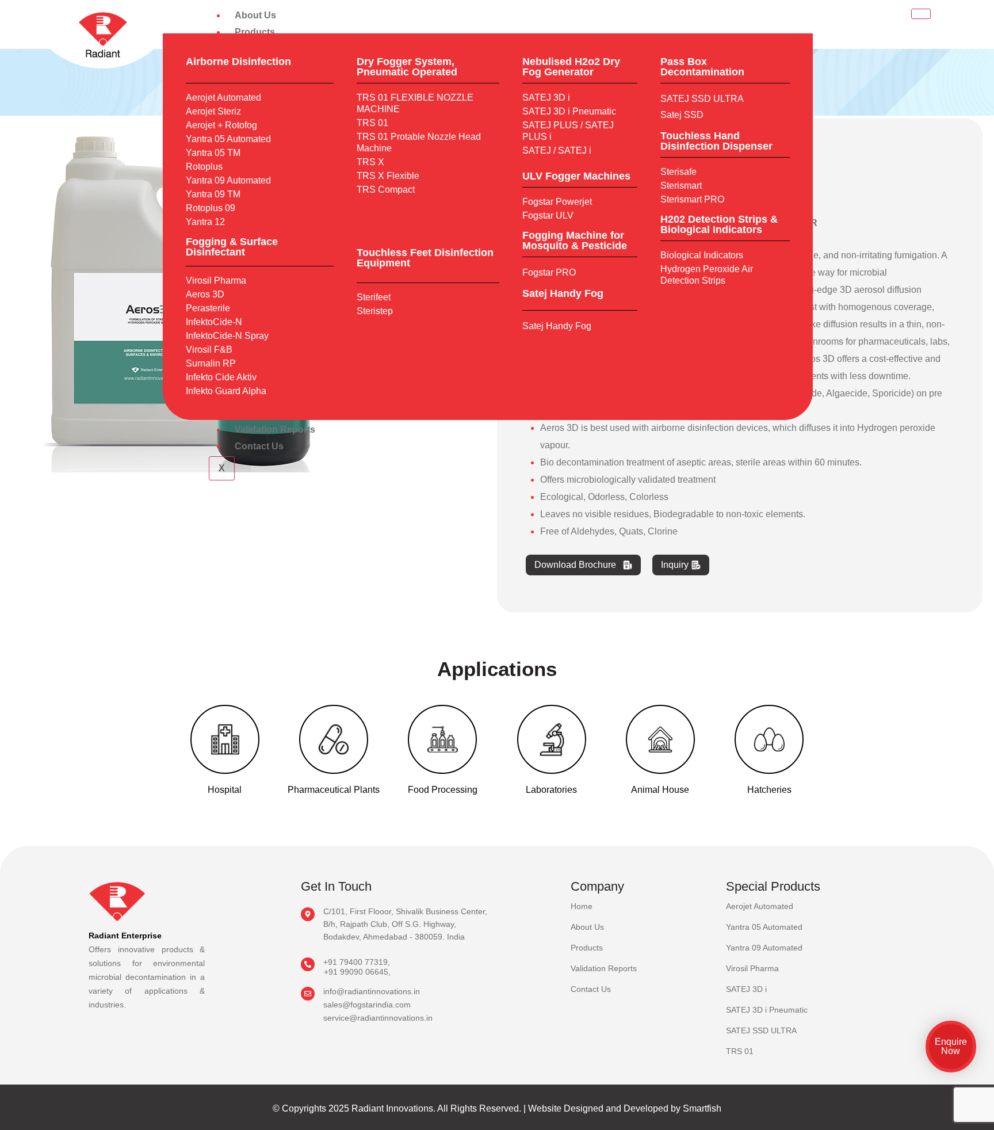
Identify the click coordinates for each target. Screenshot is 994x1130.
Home (581, 906)
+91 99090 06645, (357, 971)
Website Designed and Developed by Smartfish (624, 1108)
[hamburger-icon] (921, 14)
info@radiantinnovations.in (371, 991)
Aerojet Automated (759, 906)
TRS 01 (740, 1051)
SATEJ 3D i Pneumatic (767, 1009)
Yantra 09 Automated (764, 947)
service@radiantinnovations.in (378, 1017)
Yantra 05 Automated (764, 927)
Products (255, 32)
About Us (255, 15)
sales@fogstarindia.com (367, 1004)
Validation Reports (275, 429)
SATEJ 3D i (746, 989)
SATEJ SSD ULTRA (761, 1030)
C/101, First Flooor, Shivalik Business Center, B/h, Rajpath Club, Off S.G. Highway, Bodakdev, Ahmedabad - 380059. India (405, 924)
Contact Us (259, 446)
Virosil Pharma (752, 968)
